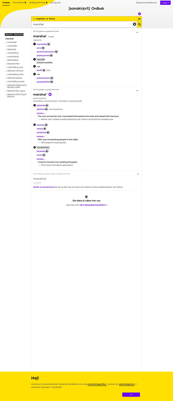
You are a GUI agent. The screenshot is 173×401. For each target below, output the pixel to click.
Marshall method (15, 71)
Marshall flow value (16, 91)
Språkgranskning (37, 2)
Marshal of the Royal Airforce (16, 95)
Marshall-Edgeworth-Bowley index (17, 86)
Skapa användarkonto (146, 3)
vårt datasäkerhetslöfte (92, 205)
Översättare (18, 2)
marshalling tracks (15, 81)
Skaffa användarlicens (44, 187)
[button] (41, 113)
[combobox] (84, 24)
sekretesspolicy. (126, 384)
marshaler (12, 42)
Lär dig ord (55, 3)
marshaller (12, 46)
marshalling (12, 53)
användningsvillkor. (97, 384)
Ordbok (6, 3)
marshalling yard (15, 67)
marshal (9, 39)
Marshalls (11, 49)
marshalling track (15, 74)
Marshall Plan (13, 64)
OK (131, 395)
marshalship (13, 56)
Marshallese (12, 60)
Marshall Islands (14, 78)
